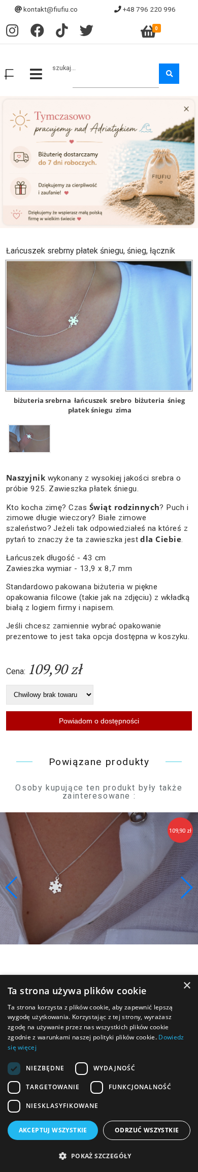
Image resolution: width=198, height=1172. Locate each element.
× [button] (186, 986)
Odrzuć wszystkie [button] (147, 1130)
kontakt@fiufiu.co (50, 9)
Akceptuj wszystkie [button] (53, 1130)
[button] (186, 887)
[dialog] (99, 1073)
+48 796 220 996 (149, 9)
